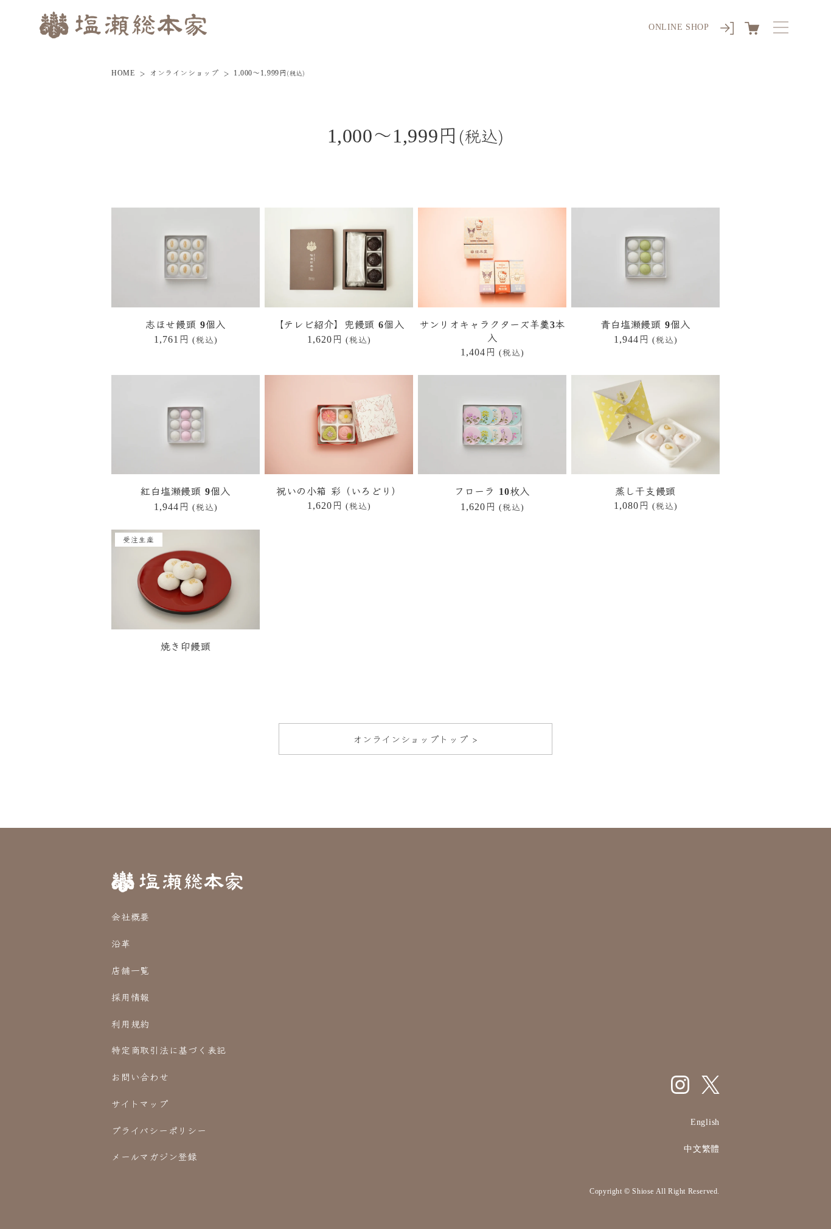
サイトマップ (140, 1103)
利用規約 (130, 1023)
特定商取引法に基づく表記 (168, 1049)
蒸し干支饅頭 (645, 491)
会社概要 (130, 916)
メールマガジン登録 (154, 1156)
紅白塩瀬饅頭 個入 (186, 491)
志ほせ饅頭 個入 (185, 324)
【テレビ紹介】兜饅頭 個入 (339, 324)
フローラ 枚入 (491, 491)
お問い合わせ (140, 1076)
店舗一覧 (130, 970)
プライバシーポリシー (159, 1130)
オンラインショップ (184, 72)
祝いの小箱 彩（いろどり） (339, 491)
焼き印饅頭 (186, 646)
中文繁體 (702, 1149)
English (705, 1122)
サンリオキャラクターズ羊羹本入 (492, 331)
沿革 (121, 943)
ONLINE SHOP (678, 27)
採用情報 (130, 996)
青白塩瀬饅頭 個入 (645, 324)
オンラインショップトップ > (415, 738)
